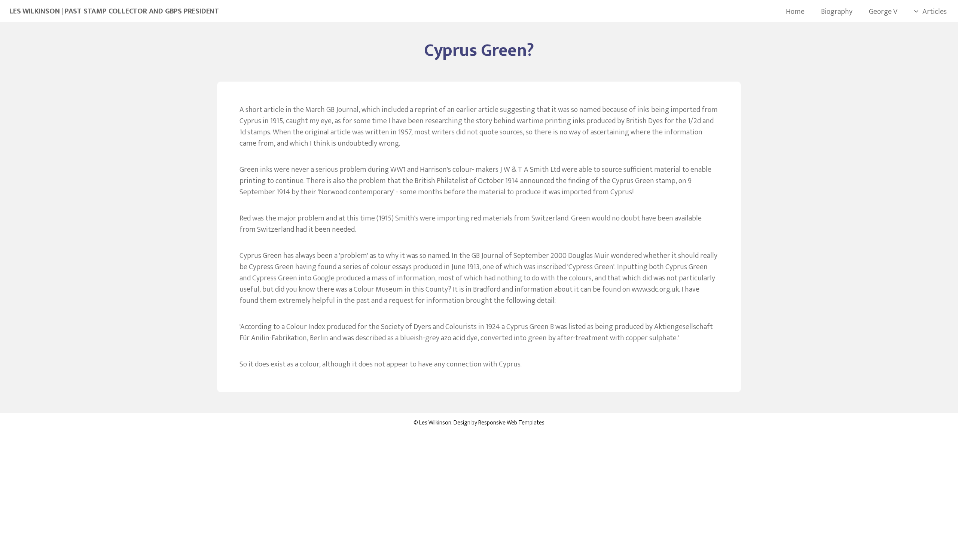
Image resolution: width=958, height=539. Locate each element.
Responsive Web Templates (511, 423)
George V (883, 11)
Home (795, 11)
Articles (934, 11)
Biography (836, 11)
